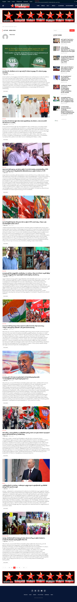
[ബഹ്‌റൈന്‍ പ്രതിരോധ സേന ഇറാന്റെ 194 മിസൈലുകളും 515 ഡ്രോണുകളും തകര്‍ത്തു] (26, 56)
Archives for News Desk (9, 26)
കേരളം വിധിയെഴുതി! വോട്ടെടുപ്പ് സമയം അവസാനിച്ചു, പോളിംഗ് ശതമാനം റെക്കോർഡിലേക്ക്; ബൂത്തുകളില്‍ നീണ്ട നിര (23, 538)
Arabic (13, 1)
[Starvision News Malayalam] (20, 5)
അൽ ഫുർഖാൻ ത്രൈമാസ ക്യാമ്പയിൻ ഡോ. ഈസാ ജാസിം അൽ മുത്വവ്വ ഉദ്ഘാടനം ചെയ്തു (67, 69)
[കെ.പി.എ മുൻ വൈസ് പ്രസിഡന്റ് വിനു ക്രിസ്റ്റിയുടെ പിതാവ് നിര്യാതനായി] (56, 77)
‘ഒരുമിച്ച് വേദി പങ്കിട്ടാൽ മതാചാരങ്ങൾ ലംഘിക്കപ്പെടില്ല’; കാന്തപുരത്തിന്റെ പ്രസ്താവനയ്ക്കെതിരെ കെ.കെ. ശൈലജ (66, 89)
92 (9, 567)
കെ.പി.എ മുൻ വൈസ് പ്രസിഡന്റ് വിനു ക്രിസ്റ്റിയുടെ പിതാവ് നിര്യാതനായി (66, 78)
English (4, 1)
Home (38, 5)
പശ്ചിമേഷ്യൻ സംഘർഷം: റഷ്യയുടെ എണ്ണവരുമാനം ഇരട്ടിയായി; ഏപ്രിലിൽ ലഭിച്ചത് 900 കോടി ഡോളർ (24, 486)
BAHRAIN (4, 69)
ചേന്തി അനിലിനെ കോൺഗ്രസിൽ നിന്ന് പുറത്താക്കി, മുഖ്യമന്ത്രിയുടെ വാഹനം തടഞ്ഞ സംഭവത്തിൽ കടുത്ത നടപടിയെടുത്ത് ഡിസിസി (67, 110)
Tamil (30, 1)
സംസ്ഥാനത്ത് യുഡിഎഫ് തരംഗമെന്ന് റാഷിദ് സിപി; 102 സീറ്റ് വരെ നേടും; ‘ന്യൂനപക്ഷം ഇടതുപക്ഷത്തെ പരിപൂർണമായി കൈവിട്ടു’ (23, 326)
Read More (5, 91)
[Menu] (3, 5)
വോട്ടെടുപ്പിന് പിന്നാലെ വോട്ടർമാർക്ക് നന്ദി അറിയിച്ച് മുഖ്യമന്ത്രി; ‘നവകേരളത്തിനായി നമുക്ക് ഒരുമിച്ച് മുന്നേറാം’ (21, 377)
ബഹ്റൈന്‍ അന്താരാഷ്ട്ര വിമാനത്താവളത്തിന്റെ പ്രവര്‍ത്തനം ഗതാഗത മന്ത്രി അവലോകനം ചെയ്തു (24, 121)
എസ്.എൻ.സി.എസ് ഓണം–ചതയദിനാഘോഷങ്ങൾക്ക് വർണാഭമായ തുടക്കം (67, 41)
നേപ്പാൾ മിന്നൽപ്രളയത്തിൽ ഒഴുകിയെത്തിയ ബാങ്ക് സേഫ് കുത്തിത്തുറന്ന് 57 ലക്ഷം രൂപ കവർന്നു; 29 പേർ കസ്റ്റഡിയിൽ (67, 59)
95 (16, 567)
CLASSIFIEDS (61, 5)
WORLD (53, 5)
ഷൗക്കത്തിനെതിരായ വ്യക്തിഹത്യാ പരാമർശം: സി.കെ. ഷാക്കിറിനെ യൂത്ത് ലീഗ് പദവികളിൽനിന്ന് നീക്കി (67, 99)
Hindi (9, 1)
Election (4, 167)
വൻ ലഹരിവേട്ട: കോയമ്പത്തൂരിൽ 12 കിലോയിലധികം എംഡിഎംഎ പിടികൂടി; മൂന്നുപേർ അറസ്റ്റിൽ (48, 2)
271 (24, 567)
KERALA (43, 5)
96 (19, 567)
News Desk (12, 34)
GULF (48, 5)
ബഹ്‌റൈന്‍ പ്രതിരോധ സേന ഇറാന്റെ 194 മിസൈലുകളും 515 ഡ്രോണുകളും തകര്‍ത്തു (24, 71)
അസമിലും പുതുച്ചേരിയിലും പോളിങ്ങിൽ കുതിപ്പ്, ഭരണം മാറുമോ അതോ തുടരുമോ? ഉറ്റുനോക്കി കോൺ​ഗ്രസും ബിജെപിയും (26, 433)
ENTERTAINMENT (69, 5)
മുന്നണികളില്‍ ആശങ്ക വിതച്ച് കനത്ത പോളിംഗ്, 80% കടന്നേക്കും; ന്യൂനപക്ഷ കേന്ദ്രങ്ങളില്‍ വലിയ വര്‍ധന (24, 222)
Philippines (19, 1)
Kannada (26, 1)
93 (11, 567)
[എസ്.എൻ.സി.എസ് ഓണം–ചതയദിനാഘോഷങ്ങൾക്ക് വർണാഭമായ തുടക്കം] (56, 40)
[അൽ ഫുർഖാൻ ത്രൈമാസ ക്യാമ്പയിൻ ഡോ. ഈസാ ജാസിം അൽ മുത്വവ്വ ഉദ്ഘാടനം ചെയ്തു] (56, 68)
